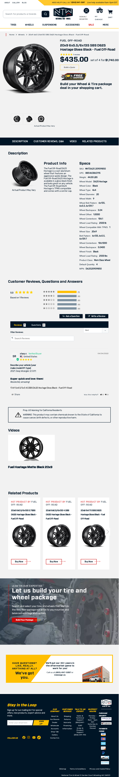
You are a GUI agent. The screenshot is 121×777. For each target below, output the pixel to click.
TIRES (13, 24)
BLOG (24, 3)
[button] (102, 394)
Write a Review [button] (98, 316)
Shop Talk (55, 732)
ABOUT (7, 3)
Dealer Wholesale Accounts (55, 725)
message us (60, 675)
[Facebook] (24, 738)
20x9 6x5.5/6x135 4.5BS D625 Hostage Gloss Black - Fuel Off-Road (59, 514)
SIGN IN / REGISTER (83, 18)
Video (73, 141)
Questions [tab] (36, 325)
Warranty (67, 722)
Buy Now (19, 561)
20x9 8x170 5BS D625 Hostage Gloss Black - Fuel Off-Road (93, 514)
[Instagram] (29, 738)
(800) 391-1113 (80, 735)
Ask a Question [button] (73, 316)
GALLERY (16, 3)
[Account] (86, 10)
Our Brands (54, 719)
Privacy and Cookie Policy (100, 769)
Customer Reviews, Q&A (49, 141)
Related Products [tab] (94, 141)
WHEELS (29, 24)
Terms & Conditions (78, 769)
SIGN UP (41, 723)
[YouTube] (34, 738)
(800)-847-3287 (63, 672)
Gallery (55, 735)
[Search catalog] (45, 14)
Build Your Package (24, 620)
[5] (8, 531)
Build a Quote (69, 67)
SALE (91, 24)
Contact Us (54, 738)
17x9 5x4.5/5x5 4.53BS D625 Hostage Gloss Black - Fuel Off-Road (41, 388)
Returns (67, 719)
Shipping (67, 716)
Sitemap (62, 769)
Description (20, 141)
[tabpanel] (24, 534)
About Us (54, 716)
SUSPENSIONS (49, 24)
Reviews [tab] (18, 325)
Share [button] (17, 394)
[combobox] (26, 14)
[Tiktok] (39, 738)
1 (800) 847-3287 (78, 2)
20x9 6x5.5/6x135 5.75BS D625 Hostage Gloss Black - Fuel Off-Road (24, 514)
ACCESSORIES (73, 24)
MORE (106, 24)
